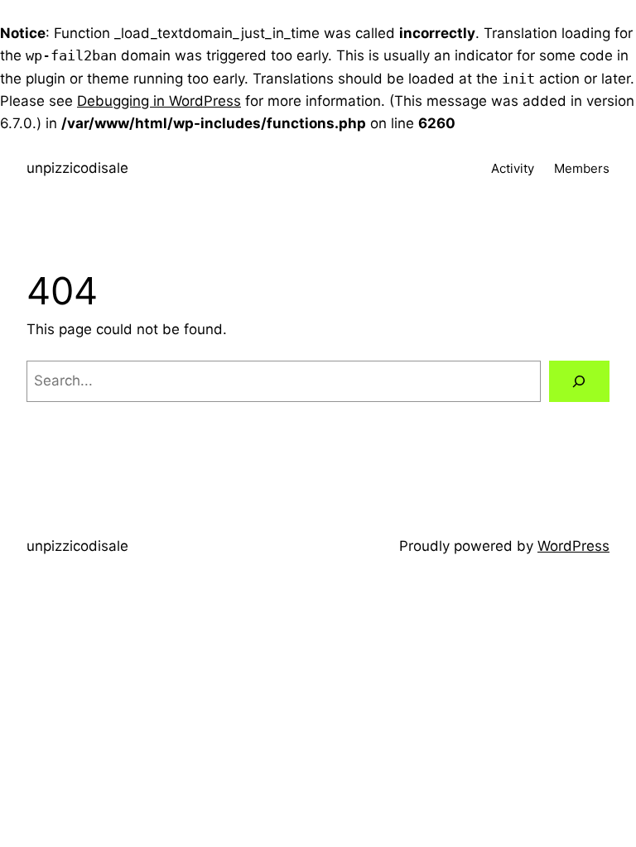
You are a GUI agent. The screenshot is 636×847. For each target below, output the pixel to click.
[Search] (579, 382)
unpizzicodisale (77, 168)
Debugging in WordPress (159, 101)
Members (582, 168)
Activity (512, 168)
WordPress (573, 546)
